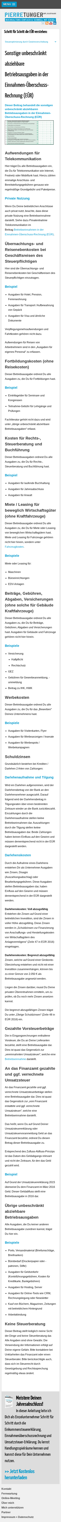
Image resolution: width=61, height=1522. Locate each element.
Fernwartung (9, 1493)
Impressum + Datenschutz (17, 1517)
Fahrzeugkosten (14, 546)
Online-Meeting (10, 1498)
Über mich (7, 1502)
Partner (6, 1512)
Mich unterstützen (12, 1507)
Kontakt (6, 1488)
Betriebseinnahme (15, 1059)
